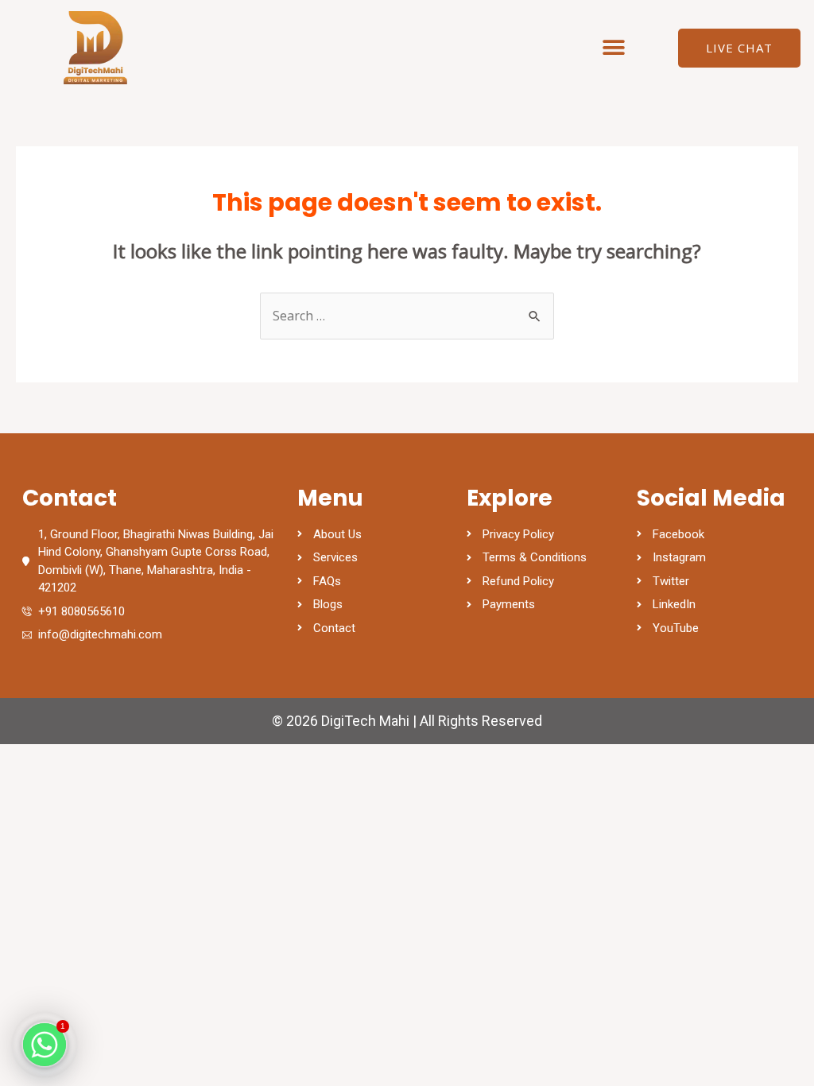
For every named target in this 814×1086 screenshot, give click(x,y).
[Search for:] (407, 315)
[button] (614, 48)
